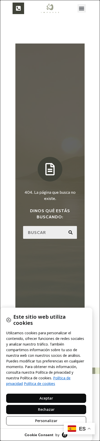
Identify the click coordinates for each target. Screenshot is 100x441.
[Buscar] (70, 232)
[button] (81, 8)
